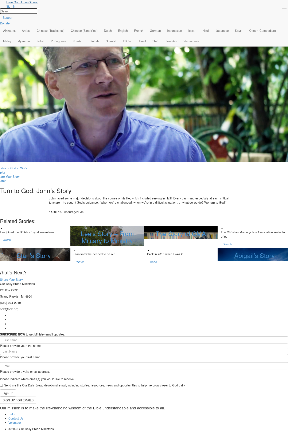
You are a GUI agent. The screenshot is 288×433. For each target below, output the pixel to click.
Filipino (127, 41)
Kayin (238, 30)
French (139, 30)
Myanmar (23, 41)
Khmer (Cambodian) (262, 30)
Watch (7, 240)
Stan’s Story (34, 255)
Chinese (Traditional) (51, 30)
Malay (7, 41)
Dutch (108, 30)
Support (8, 17)
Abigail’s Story (254, 255)
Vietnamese (191, 41)
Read (153, 262)
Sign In (11, 6)
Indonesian (174, 30)
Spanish (111, 41)
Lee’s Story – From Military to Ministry (107, 237)
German (155, 30)
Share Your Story (11, 279)
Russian (78, 41)
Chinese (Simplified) (84, 30)
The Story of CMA (181, 233)
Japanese (222, 30)
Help (11, 414)
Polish (40, 41)
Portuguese (58, 41)
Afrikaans (9, 30)
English (123, 30)
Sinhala (95, 41)
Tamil (142, 41)
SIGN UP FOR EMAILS (18, 400)
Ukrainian (170, 41)
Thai (155, 41)
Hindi (206, 30)
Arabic (26, 30)
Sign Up (8, 393)
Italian (192, 30)
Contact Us (15, 418)
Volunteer (14, 422)
